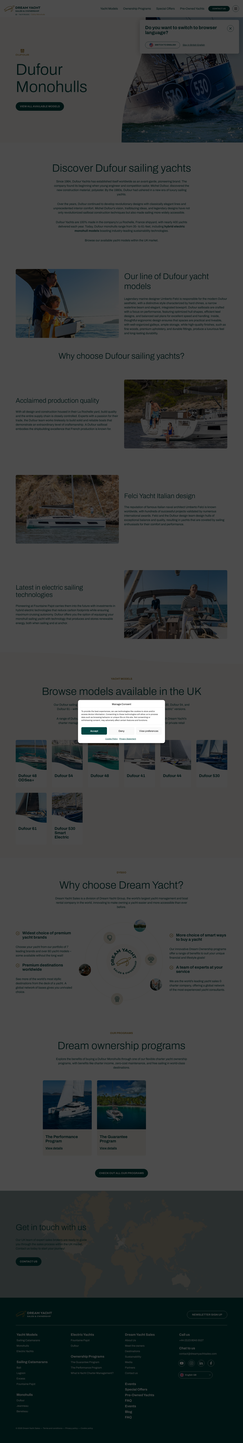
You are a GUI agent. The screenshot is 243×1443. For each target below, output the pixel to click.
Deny (121, 731)
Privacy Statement (127, 739)
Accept (94, 731)
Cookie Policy (111, 739)
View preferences (148, 731)
